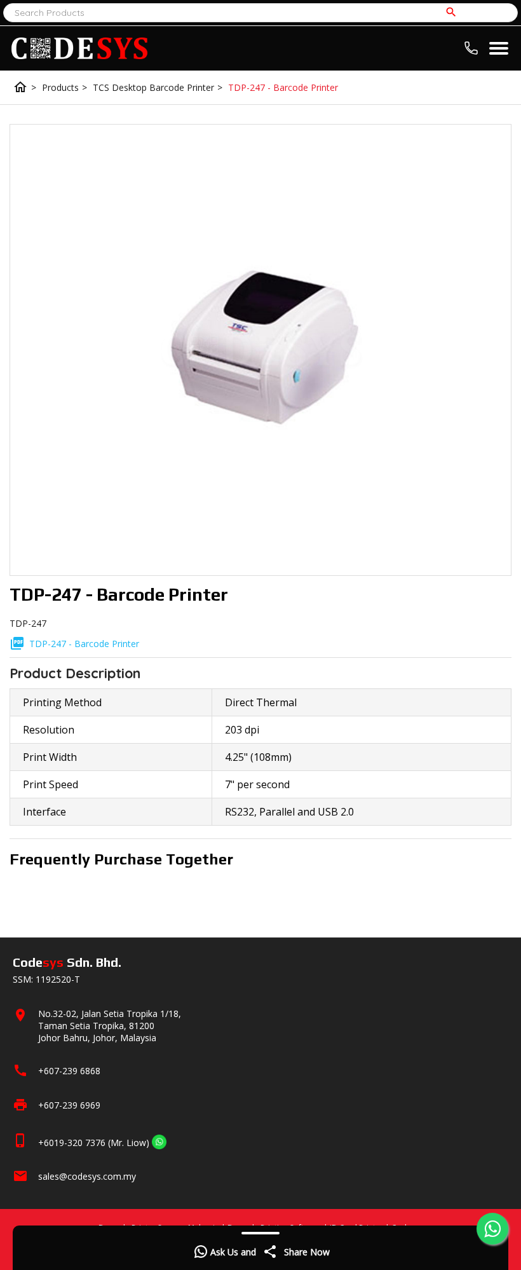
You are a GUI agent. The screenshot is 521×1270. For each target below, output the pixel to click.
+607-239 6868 (69, 1071)
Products (64, 87)
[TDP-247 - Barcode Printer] (260, 350)
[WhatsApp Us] (159, 1143)
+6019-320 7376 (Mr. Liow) (93, 1143)
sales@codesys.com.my (87, 1176)
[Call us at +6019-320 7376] (474, 46)
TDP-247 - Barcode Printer (283, 87)
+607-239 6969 (69, 1105)
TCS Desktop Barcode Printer (157, 87)
